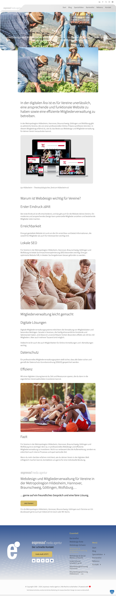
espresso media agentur (51, 587)
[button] (112, 592)
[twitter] (43, 560)
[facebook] (38, 560)
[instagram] (47, 560)
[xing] (52, 560)
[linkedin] (34, 560)
